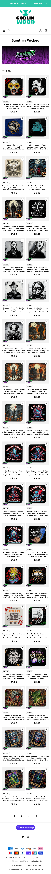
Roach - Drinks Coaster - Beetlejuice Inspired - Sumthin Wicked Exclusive (37, 636)
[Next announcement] (46, 3)
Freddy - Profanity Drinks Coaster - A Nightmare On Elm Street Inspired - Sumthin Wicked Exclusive (13, 310)
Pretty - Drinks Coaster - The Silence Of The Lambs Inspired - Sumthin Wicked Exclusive (13, 677)
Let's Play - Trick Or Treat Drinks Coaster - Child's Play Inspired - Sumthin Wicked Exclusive (14, 391)
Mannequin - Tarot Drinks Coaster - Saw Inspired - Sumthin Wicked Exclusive (13, 758)
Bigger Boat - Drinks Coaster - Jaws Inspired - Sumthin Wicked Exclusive (37, 147)
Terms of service (34, 865)
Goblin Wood (18, 858)
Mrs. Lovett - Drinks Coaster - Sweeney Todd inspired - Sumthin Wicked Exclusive (13, 636)
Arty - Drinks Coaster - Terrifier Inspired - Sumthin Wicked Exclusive (13, 106)
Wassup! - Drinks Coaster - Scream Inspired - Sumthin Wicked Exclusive (37, 676)
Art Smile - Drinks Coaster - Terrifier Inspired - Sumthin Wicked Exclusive (37, 106)
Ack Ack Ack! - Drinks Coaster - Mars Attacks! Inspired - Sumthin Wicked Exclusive (13, 595)
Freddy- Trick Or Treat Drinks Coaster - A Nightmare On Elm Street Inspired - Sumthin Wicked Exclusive (37, 391)
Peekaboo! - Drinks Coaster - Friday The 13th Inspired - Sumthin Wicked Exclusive (13, 188)
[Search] (9, 30)
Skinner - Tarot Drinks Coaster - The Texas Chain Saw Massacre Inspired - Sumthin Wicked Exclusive (37, 717)
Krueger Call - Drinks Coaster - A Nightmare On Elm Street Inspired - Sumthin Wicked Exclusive (37, 554)
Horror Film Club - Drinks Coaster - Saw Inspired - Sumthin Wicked (13, 554)
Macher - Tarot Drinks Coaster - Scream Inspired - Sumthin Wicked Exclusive (13, 799)
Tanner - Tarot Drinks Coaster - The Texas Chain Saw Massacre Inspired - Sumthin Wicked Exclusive (14, 717)
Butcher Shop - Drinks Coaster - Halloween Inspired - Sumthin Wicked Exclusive (13, 473)
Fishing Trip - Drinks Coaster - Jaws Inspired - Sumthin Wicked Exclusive (13, 147)
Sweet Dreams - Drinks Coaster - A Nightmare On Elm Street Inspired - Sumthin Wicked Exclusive (13, 514)
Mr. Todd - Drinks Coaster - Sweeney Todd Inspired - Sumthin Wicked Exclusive (37, 595)
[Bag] (46, 30)
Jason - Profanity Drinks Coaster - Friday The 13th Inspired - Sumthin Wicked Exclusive (37, 269)
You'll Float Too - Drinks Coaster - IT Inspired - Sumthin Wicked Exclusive (37, 513)
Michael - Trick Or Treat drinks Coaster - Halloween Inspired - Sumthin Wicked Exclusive (13, 228)
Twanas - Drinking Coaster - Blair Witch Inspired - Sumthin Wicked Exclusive (37, 228)
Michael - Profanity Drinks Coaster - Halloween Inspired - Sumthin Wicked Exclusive (13, 269)
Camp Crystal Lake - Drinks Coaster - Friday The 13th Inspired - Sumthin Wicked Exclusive (37, 473)
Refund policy (37, 861)
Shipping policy (17, 869)
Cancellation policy (34, 869)
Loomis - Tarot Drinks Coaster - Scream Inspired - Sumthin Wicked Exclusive (37, 799)
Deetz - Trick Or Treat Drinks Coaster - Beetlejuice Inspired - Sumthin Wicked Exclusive (37, 188)
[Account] (40, 30)
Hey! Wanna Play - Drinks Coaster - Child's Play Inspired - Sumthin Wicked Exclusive (37, 432)
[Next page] (44, 816)
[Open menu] (3, 30)
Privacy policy (18, 865)
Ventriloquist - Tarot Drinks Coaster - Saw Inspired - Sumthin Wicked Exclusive (37, 758)
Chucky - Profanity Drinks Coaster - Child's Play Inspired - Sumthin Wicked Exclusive (37, 310)
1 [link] (7, 816)
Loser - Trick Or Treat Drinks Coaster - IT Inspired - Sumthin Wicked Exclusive (13, 432)
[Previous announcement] (5, 3)
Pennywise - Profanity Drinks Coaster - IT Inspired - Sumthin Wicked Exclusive (13, 351)
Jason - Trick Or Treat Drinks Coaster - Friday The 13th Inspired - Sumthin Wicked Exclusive (37, 351)
